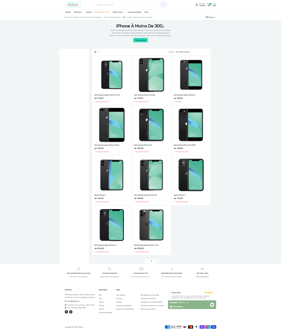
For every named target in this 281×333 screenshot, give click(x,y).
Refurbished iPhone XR (143, 145)
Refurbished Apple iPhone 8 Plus (107, 145)
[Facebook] (66, 311)
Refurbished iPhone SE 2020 (185, 145)
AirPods (101, 305)
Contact (119, 298)
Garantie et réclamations (125, 309)
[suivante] (156, 261)
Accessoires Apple (105, 312)
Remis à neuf (118, 12)
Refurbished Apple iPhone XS (145, 195)
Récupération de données (150, 295)
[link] (127, 61)
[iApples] (73, 4)
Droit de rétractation (148, 309)
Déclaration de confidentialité (151, 302)
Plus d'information (202, 277)
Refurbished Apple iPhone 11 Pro (146, 245)
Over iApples (120, 295)
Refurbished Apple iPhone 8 (184, 95)
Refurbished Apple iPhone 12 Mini (107, 95)
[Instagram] (70, 311)
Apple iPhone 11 (180, 195)
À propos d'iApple (134, 12)
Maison (68, 12)
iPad (100, 298)
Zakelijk (119, 302)
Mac (100, 295)
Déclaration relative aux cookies (152, 305)
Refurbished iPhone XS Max (144, 95)
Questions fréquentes (124, 305)
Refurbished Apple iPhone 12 (105, 245)
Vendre (89, 12)
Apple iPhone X (100, 195)
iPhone (101, 302)
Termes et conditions (148, 298)
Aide (146, 12)
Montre (101, 309)
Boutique (78, 12)
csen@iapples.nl (73, 301)
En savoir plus (141, 40)
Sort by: (171, 52)
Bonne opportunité (102, 12)
